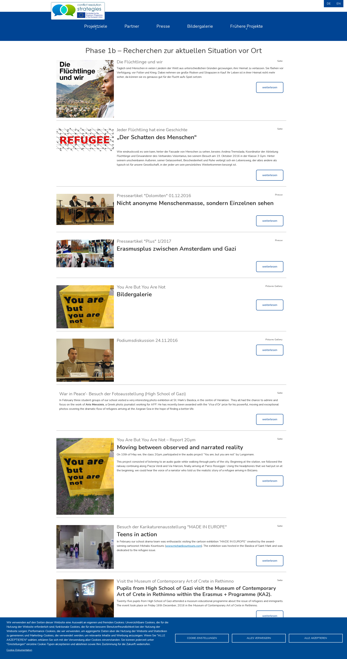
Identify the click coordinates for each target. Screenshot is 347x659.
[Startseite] (78, 10)
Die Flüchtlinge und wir (140, 62)
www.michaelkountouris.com (183, 546)
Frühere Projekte (246, 26)
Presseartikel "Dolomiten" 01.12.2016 (154, 196)
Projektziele (95, 26)
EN (338, 4)
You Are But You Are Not (141, 287)
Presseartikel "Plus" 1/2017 (144, 241)
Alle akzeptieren (315, 638)
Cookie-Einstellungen (202, 638)
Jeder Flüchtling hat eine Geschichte (152, 130)
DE (329, 4)
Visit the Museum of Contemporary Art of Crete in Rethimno (175, 581)
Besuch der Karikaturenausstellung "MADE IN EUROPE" (172, 527)
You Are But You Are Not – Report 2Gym (156, 440)
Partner (132, 26)
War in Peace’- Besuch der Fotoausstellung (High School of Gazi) (122, 394)
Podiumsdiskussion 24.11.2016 (147, 340)
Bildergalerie (200, 26)
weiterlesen (269, 87)
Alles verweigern (259, 638)
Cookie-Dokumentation (19, 650)
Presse (163, 26)
